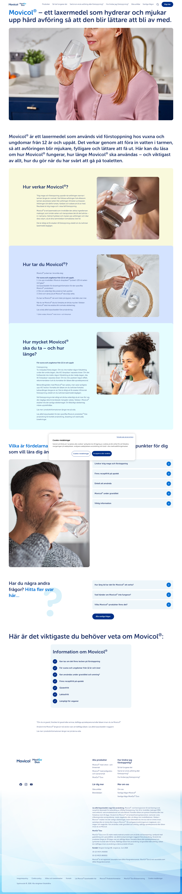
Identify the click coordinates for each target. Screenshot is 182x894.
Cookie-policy (36, 878)
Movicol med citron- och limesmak (102, 766)
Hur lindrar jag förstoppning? (117, 4)
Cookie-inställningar (155, 878)
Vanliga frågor (148, 4)
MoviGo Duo (97, 777)
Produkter (46, 4)
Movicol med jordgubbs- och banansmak (102, 772)
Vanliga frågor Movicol (127, 793)
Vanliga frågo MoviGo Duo (128, 796)
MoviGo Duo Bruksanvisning (134, 878)
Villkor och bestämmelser (53, 878)
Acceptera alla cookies (101, 453)
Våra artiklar (135, 4)
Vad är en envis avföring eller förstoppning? (86, 4)
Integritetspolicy (22, 878)
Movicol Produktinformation (110, 878)
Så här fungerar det (59, 4)
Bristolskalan (97, 793)
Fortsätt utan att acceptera (125, 437)
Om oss (121, 789)
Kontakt (68, 878)
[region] (92, 447)
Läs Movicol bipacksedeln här (85, 878)
